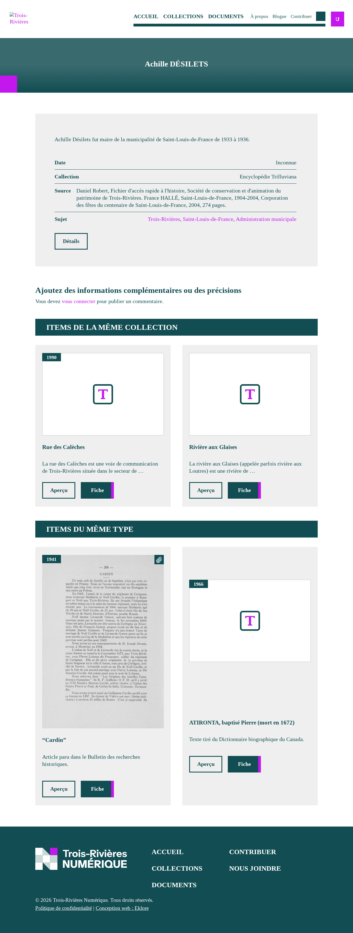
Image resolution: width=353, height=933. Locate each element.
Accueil (145, 16)
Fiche (97, 490)
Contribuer (301, 16)
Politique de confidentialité (63, 908)
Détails (71, 241)
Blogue (279, 16)
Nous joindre (255, 868)
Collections (183, 16)
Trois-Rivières (164, 219)
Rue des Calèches (63, 447)
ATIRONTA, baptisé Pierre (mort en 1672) (242, 722)
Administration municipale (266, 219)
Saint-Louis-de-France (208, 219)
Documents (226, 16)
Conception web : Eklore (122, 908)
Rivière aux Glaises (213, 447)
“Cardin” (54, 740)
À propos (259, 16)
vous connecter (78, 301)
